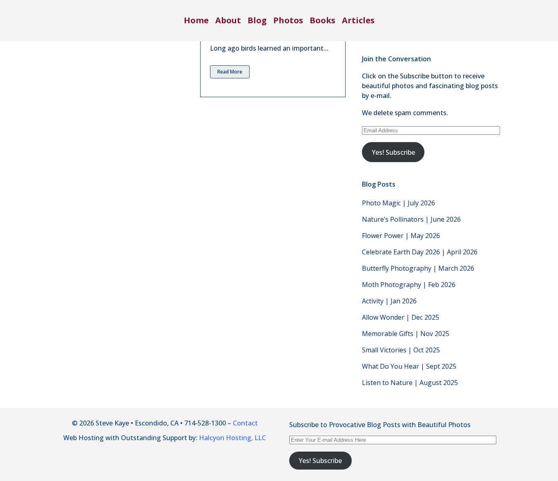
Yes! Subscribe (393, 152)
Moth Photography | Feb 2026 (408, 284)
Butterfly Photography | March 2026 (418, 268)
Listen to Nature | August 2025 (410, 382)
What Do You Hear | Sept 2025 (409, 366)
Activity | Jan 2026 (389, 300)
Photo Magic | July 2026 (398, 202)
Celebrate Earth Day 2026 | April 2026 (420, 251)
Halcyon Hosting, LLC (232, 437)
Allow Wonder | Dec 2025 (400, 317)
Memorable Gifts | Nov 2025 (405, 333)
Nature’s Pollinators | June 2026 (411, 219)
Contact (245, 423)
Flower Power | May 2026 (401, 235)
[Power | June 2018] (127, 48)
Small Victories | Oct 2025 (401, 349)
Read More (229, 71)
